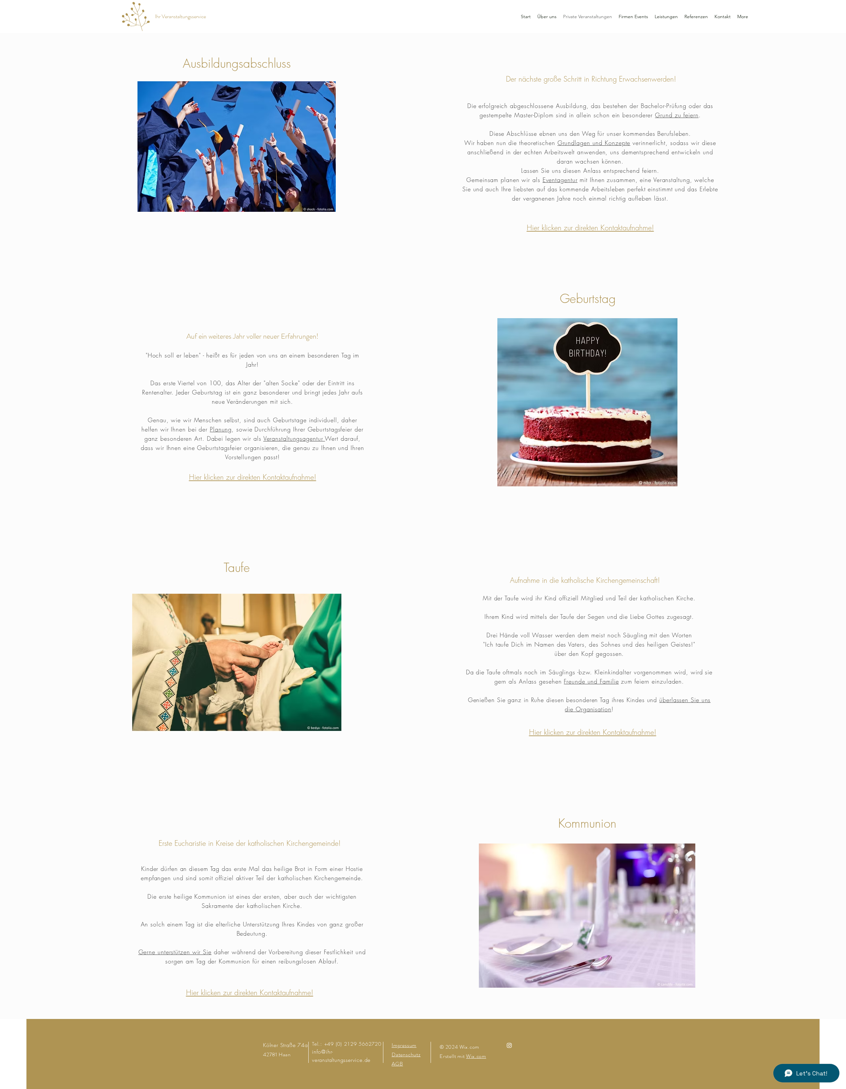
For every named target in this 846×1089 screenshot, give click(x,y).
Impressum (404, 1045)
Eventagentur (560, 180)
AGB (397, 1064)
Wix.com (476, 1056)
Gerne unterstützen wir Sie (175, 952)
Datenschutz (406, 1054)
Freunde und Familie (591, 681)
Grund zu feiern (677, 115)
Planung (221, 429)
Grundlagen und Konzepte (594, 143)
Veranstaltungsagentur (294, 438)
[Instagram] (509, 1045)
